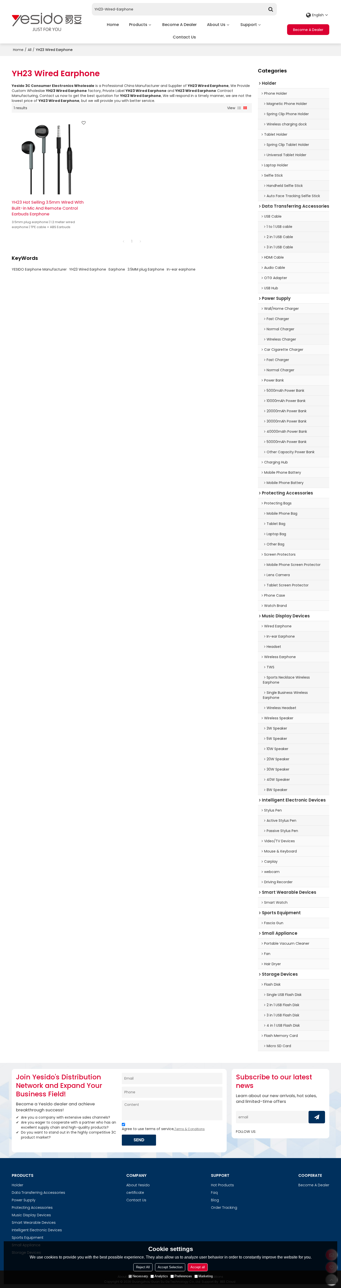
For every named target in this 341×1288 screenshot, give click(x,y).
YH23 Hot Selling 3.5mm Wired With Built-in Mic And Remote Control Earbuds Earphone (48, 208)
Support (248, 24)
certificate (135, 1192)
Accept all (197, 1267)
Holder (17, 1185)
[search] (270, 9)
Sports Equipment (27, 1237)
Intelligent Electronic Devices (37, 1230)
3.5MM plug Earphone (146, 269)
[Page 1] (123, 241)
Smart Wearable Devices (34, 1222)
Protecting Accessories (32, 1207)
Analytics (161, 1276)
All (29, 49)
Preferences (183, 1276)
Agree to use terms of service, (163, 1128)
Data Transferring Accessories (38, 1192)
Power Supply (23, 1200)
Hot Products (222, 1185)
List (239, 107)
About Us (216, 24)
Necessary (140, 1276)
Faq (214, 1192)
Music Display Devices (31, 1215)
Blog (215, 1200)
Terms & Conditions (189, 1129)
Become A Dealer (179, 24)
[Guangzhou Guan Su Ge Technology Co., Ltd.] (47, 22)
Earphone (117, 269)
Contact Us (184, 37)
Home (113, 24)
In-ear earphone (181, 269)
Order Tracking (224, 1207)
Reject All (143, 1267)
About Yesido (138, 1185)
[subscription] (317, 1117)
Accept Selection (170, 1267)
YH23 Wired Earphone (87, 269)
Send (139, 1140)
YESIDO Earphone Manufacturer (39, 269)
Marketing (205, 1276)
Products (138, 24)
